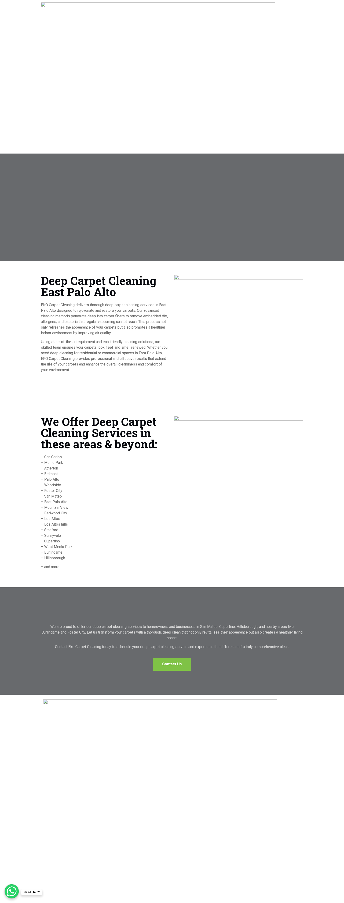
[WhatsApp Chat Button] (12, 891)
